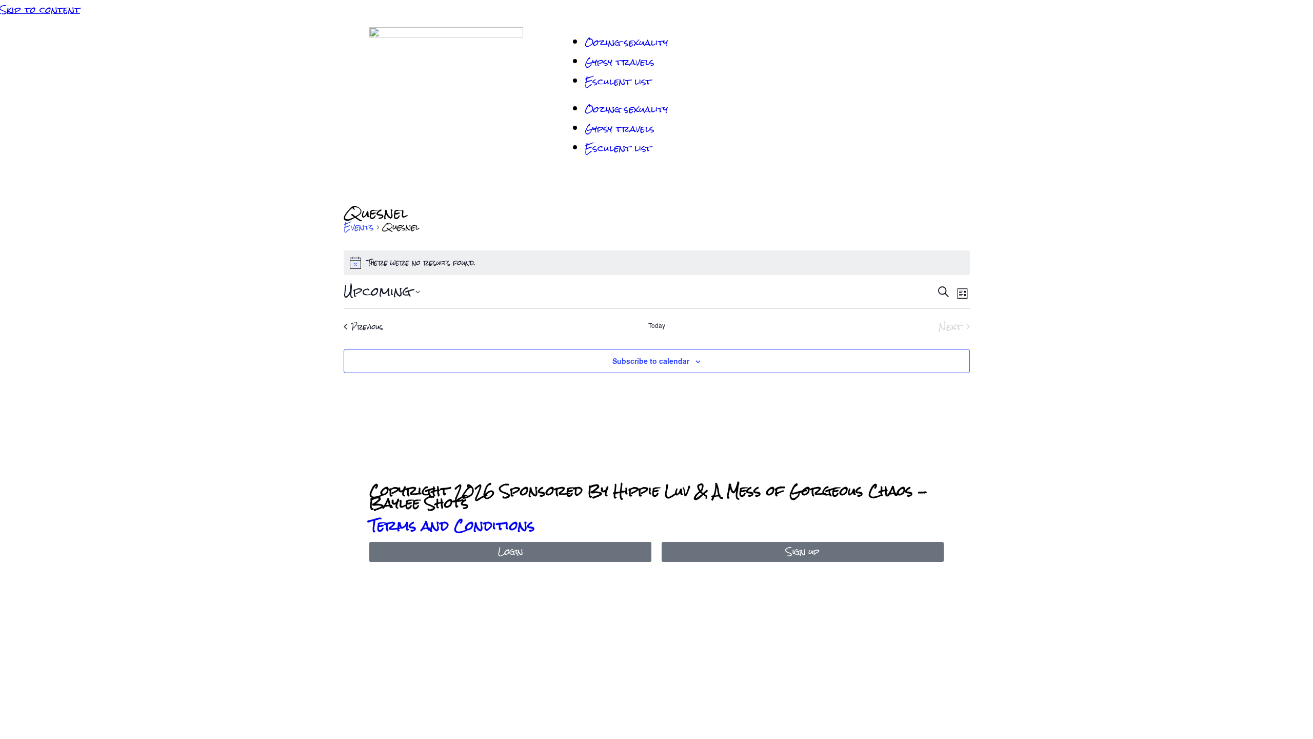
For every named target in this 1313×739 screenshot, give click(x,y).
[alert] (657, 262)
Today (656, 325)
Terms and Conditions (452, 525)
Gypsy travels (619, 61)
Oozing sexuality (626, 42)
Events (359, 228)
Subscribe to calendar (650, 361)
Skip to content (40, 9)
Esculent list (618, 81)
